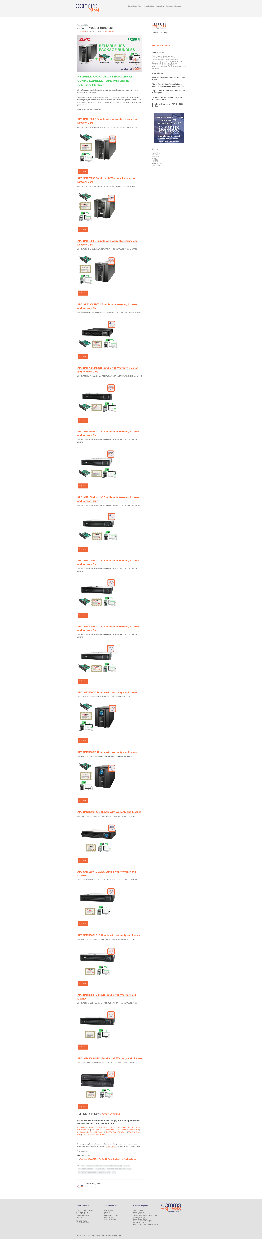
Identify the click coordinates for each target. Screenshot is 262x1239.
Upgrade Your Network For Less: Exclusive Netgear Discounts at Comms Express (166, 58)
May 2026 (155, 158)
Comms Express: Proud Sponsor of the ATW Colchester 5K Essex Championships (167, 62)
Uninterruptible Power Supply (119, 1169)
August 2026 (156, 153)
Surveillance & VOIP (139, 1222)
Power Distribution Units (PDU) (143, 1221)
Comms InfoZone (148, 6)
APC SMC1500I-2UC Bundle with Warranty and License (109, 812)
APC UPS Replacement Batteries (94, 1134)
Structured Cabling (139, 1217)
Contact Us (108, 1214)
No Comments (109, 31)
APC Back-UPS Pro (97, 1127)
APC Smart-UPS (124, 1127)
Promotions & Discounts (173, 6)
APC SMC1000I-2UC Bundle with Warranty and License (109, 935)
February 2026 (156, 163)
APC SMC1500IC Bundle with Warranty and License (107, 692)
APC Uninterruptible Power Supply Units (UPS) (104, 1166)
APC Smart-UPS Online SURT (128, 1130)
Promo (126, 1166)
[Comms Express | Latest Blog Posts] (87, 8)
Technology (100, 1169)
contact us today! (110, 1113)
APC (82, 1166)
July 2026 (155, 155)
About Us (107, 1212)
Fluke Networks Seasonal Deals (162, 56)
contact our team (111, 1146)
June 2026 (155, 156)
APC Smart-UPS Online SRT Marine (90, 1132)
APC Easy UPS (111, 1127)
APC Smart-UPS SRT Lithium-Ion (103, 1130)
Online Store (108, 1210)
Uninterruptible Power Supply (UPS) (145, 1215)
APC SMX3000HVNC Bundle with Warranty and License (109, 1058)
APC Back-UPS (83, 1127)
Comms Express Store (134, 6)
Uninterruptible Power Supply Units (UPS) (94, 1172)
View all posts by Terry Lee (95, 1187)
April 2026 (155, 160)
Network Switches (139, 1212)
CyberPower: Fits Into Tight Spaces (163, 65)
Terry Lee (82, 31)
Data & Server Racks (140, 1219)
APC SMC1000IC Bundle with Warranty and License (107, 752)
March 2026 (156, 162)
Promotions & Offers (111, 1215)
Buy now (82, 171)
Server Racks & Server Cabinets (144, 1214)
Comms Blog (160, 6)
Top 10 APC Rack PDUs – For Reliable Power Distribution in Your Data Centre (108, 1159)
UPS (114, 1172)
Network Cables (138, 1210)
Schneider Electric (85, 1169)
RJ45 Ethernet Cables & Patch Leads (145, 1224)
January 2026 (156, 165)
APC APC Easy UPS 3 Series (116, 1132)
